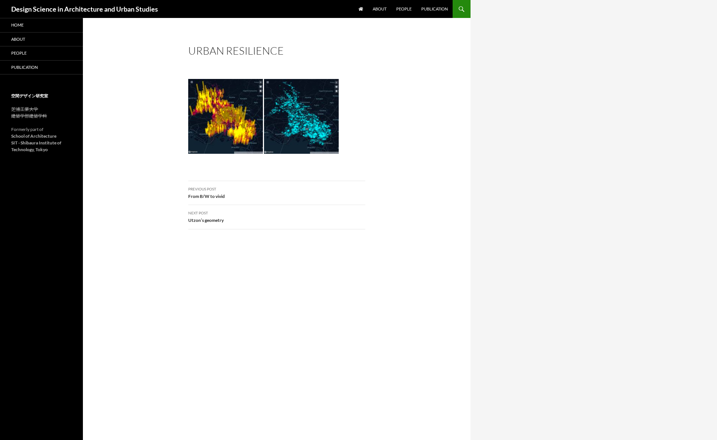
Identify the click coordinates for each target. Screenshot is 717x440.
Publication (434, 8)
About (380, 8)
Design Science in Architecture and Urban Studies (84, 9)
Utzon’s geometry (206, 217)
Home (17, 24)
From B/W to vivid (206, 193)
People (404, 8)
